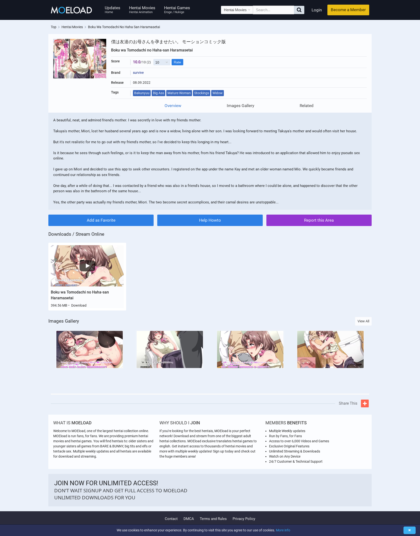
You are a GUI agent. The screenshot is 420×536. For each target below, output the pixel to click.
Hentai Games (177, 9)
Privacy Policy (244, 519)
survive (138, 73)
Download (79, 305)
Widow (217, 93)
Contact (171, 519)
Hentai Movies (142, 9)
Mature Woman (179, 93)
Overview (173, 106)
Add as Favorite (101, 220)
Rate (177, 62)
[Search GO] (299, 10)
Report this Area (319, 220)
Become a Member (348, 9)
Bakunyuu (141, 93)
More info (283, 530)
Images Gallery (240, 106)
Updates (112, 9)
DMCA (189, 519)
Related (307, 106)
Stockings (201, 93)
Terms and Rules (213, 519)
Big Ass (158, 93)
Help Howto (210, 220)
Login (317, 10)
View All (363, 321)
